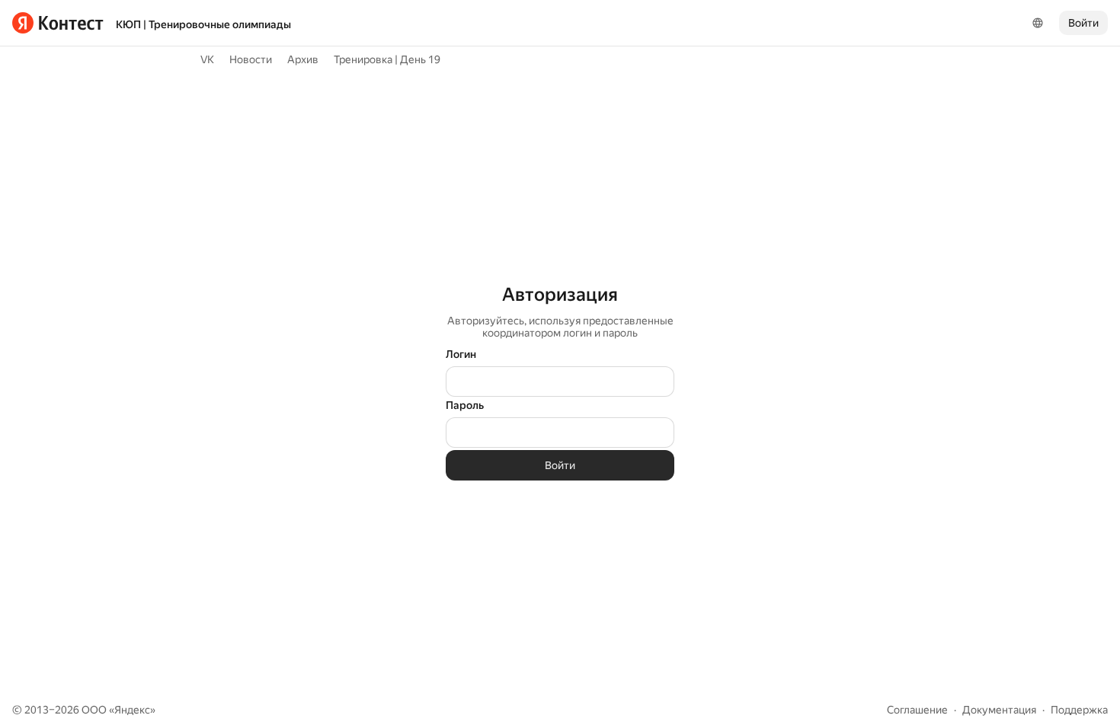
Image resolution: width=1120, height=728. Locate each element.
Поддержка (1079, 710)
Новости (250, 59)
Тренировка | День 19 (387, 59)
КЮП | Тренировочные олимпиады (203, 24)
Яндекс (132, 710)
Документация (999, 710)
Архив (302, 59)
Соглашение (917, 710)
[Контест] (58, 23)
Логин (461, 354)
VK (207, 59)
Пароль (465, 405)
